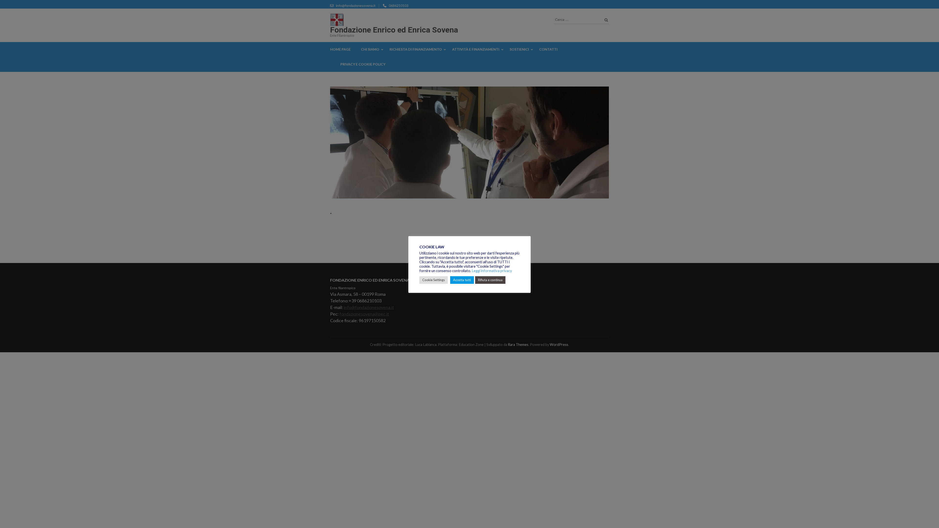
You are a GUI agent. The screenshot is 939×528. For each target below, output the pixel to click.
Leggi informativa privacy (492, 271)
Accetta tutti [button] (462, 280)
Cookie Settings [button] (433, 280)
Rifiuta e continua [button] (490, 280)
